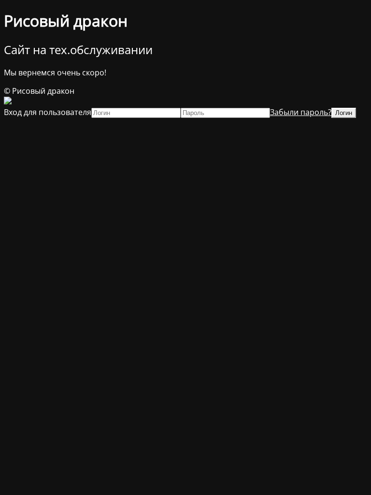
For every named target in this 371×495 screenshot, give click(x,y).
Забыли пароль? (300, 112)
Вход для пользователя (47, 112)
